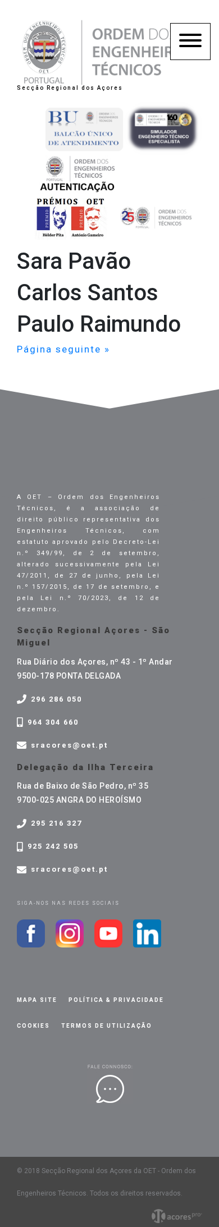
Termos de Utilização (106, 1026)
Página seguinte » (63, 349)
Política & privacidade (116, 1000)
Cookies (33, 1026)
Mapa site (37, 1000)
